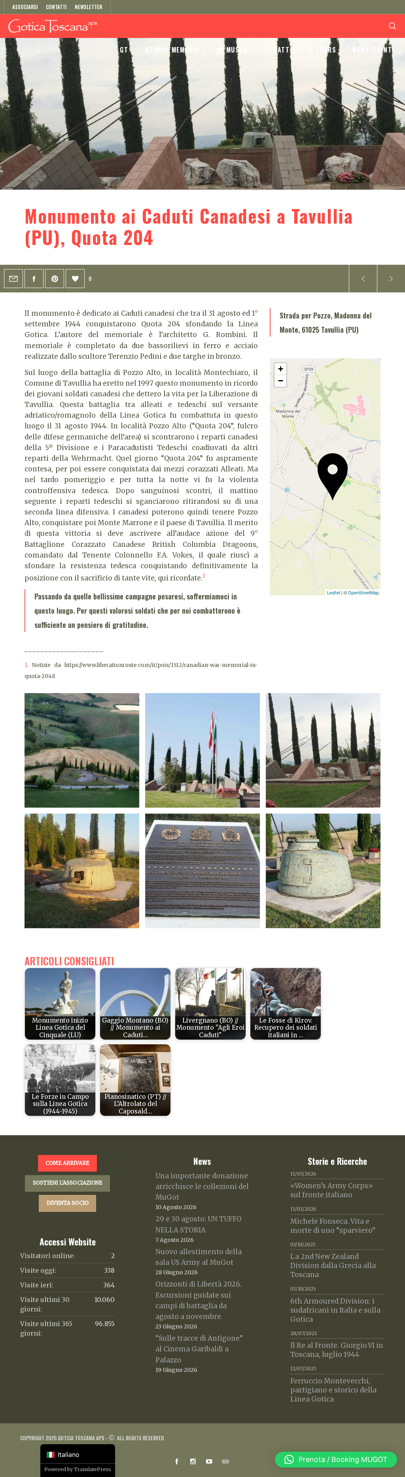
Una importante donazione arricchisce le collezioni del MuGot (202, 1187)
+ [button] (280, 369)
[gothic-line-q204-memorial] (323, 871)
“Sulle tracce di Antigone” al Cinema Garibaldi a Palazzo (199, 1349)
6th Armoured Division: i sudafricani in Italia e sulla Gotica (335, 1310)
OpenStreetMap (363, 592)
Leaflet (333, 592)
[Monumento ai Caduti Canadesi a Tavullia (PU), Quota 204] (13, 278)
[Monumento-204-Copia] (82, 750)
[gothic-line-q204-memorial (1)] (202, 750)
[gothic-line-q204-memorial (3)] (323, 750)
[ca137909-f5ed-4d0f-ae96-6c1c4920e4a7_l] (82, 871)
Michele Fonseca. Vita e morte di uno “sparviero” (332, 1226)
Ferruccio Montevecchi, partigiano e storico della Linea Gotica (333, 1390)
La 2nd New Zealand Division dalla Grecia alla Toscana (333, 1265)
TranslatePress (92, 1469)
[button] (336, 1460)
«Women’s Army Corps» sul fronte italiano (331, 1190)
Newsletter (88, 7)
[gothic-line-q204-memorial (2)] (202, 871)
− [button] (280, 381)
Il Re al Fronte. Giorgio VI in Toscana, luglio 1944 (336, 1350)
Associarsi (25, 7)
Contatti (56, 7)
